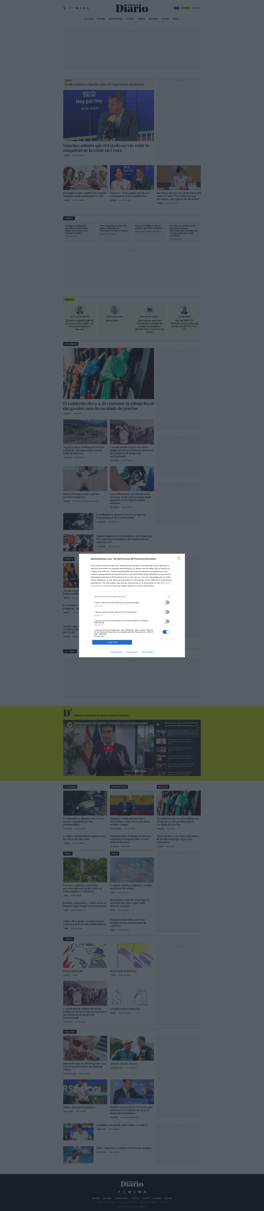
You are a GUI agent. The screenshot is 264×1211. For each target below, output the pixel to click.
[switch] (166, 602)
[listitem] (132, 596)
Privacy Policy (148, 652)
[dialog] (132, 605)
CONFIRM (112, 642)
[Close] (179, 559)
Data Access (132, 652)
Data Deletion (116, 652)
